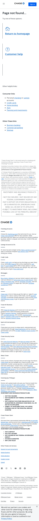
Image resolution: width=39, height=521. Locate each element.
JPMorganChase (5, 497)
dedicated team (26, 422)
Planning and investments (17, 110)
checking (17, 98)
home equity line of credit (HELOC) (23, 280)
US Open (17, 330)
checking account (13, 234)
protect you (8, 345)
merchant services (9, 315)
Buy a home (4, 278)
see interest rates (23, 251)
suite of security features (10, 341)
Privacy (12, 501)
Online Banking (5, 456)
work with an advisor (19, 385)
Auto (9, 108)
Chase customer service (8, 369)
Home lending (12, 105)
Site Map (3, 501)
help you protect (25, 341)
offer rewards (12, 264)
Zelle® (3, 462)
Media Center (19, 497)
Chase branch (14, 425)
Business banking (13, 125)
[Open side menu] (3, 3)
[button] (37, 506)
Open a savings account (28, 250)
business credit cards (12, 316)
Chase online (4, 362)
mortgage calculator (25, 281)
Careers (29, 497)
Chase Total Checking (7, 235)
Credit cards (11, 103)
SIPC (2, 179)
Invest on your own (6, 385)
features (30, 390)
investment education (22, 386)
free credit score (18, 269)
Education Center (8, 283)
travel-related (9, 266)
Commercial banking (15, 128)
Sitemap (10, 130)
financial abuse (5, 346)
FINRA (31, 177)
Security (21, 501)
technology (10, 386)
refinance (11, 278)
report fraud (26, 351)
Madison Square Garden (28, 330)
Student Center (5, 459)
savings (26, 98)
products (3, 386)
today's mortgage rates (7, 281)
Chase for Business (9, 310)
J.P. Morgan (18, 493)
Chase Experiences (20, 329)
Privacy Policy (6, 518)
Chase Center (5, 332)
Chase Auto (4, 294)
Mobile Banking (5, 452)
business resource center (13, 318)
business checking (11, 313)
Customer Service (6, 493)
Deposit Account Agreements (9, 449)
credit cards (8, 262)
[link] (2, 468)
